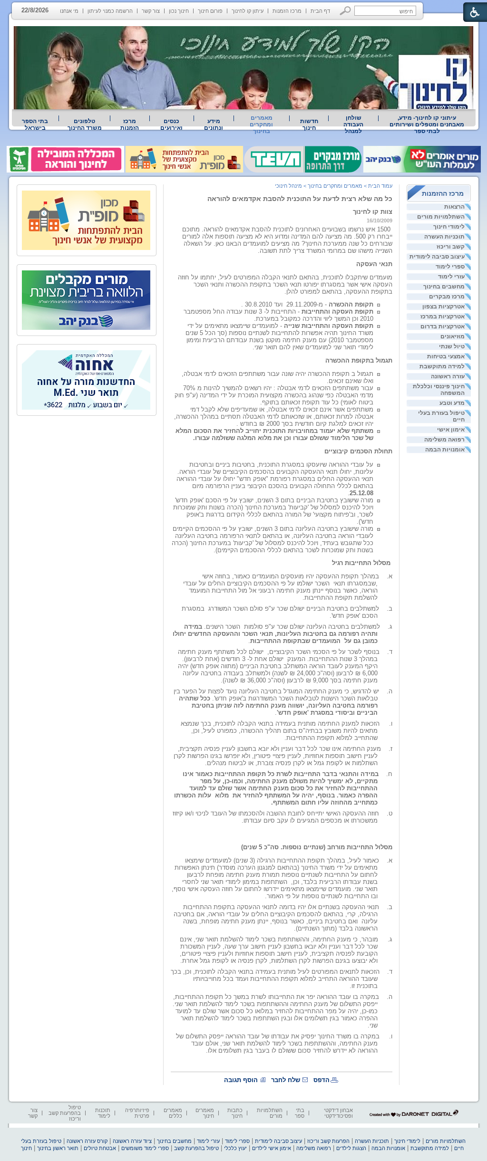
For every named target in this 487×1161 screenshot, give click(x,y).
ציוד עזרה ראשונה (132, 1141)
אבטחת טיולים (100, 1148)
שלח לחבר (285, 1080)
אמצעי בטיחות (446, 356)
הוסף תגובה (241, 1080)
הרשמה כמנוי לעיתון (110, 11)
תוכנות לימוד (102, 1113)
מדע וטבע (452, 403)
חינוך (26, 1148)
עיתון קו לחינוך (247, 11)
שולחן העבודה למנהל (353, 124)
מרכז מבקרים (447, 296)
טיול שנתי (452, 346)
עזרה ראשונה (448, 376)
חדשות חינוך (309, 124)
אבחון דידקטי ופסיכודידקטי (338, 1113)
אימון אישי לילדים (271, 1148)
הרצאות (454, 206)
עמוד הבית (380, 186)
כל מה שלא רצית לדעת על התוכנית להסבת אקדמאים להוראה (299, 198)
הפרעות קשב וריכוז (328, 1141)
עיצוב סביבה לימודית (437, 256)
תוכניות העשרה (444, 236)
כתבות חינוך (235, 1113)
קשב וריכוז (451, 246)
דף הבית (320, 11)
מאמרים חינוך (204, 1113)
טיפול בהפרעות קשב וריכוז (65, 1113)
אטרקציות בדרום (442, 326)
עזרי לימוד (451, 276)
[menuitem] (427, 124)
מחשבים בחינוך (444, 286)
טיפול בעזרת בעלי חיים (441, 416)
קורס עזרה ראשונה (87, 1141)
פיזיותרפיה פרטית (137, 1113)
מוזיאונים (452, 336)
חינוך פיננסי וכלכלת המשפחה (439, 389)
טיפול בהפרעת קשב (196, 1148)
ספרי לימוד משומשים (145, 1148)
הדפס (321, 1080)
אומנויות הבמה (445, 449)
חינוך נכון (179, 11)
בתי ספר (299, 1113)
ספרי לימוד (450, 266)
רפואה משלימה (444, 439)
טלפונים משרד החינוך (85, 124)
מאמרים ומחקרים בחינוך (261, 124)
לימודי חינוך (449, 226)
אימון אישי (451, 429)
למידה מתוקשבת (442, 366)
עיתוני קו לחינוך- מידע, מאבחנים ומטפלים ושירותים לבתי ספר (427, 124)
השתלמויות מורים (441, 216)
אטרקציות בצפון (443, 306)
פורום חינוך (210, 11)
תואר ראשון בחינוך (57, 1148)
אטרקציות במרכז (442, 316)
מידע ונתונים (213, 124)
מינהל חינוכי (288, 186)
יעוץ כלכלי (235, 1148)
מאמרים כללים (173, 1113)
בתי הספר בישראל (35, 124)
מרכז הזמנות (287, 11)
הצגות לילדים (351, 1148)
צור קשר (151, 11)
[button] (345, 11)
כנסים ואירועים (171, 124)
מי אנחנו (69, 11)
